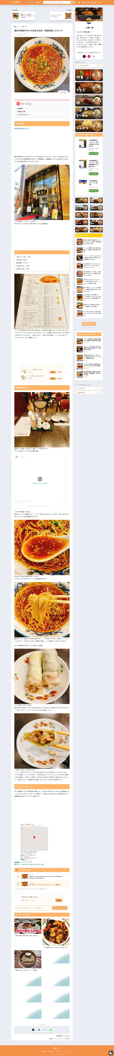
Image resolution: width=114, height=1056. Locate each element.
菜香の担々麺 (21, 111)
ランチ (63, 1038)
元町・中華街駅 (29, 864)
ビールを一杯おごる (89, 65)
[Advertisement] (45, 142)
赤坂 (88, 2)
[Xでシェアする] (33, 1030)
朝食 (79, 2)
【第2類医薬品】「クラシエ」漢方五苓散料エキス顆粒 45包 (94, 143)
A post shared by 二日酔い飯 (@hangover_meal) (40, 506)
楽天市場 (59, 372)
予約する (59, 900)
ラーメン (56, 1038)
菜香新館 (20, 108)
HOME (58, 1048)
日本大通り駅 (36, 864)
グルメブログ (89, 388)
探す (73, 2)
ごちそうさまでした (23, 115)
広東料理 (24, 864)
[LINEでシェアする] (51, 1030)
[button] (111, 1053)
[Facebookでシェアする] (39, 1030)
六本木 (83, 2)
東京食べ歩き (89, 392)
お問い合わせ (90, 324)
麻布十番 (93, 2)
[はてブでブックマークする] (45, 1030)
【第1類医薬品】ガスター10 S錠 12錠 (93, 183)
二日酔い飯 (66, 1036)
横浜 (68, 1038)
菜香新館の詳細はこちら (21, 128)
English (100, 2)
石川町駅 (42, 864)
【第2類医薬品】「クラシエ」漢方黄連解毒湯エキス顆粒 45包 (94, 163)
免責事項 (44, 1051)
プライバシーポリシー (67, 1051)
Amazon (53, 372)
